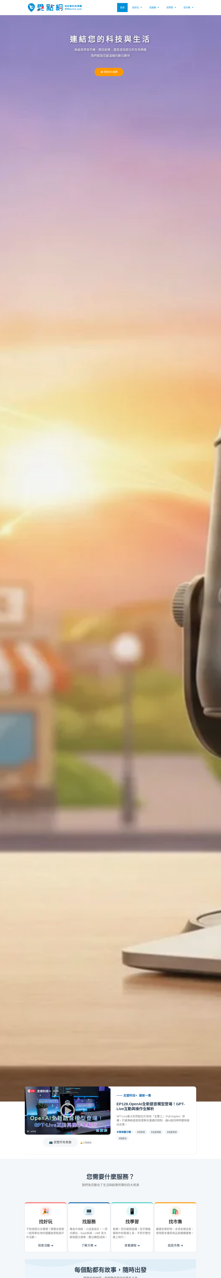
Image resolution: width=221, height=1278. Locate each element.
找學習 (169, 7)
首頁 (122, 7)
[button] (67, 1110)
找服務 (152, 7)
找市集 (187, 7)
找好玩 (135, 7)
